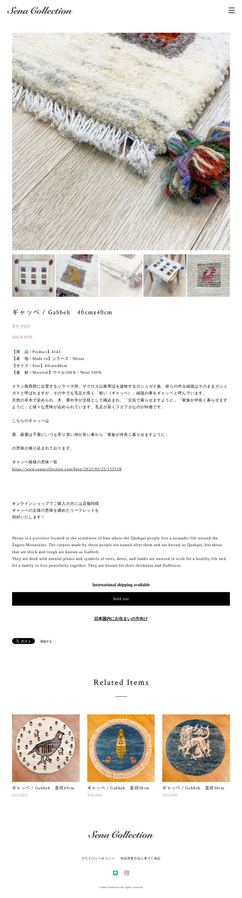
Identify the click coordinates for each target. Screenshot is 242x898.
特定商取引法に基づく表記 (141, 858)
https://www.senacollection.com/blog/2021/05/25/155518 (67, 469)
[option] (121, 141)
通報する (46, 641)
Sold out (121, 599)
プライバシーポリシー (98, 858)
